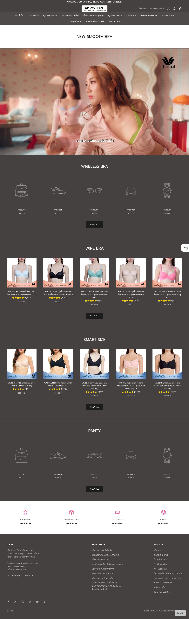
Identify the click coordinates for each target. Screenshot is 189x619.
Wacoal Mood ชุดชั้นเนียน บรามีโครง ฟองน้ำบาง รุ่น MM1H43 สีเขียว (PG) (94, 294)
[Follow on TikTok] (44, 601)
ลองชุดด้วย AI (75, 21)
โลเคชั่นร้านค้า (160, 559)
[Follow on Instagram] (22, 601)
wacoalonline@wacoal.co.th (24, 563)
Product (21, 210)
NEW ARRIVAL (25, 519)
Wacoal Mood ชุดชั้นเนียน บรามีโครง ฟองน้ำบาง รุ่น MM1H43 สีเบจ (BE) (131, 294)
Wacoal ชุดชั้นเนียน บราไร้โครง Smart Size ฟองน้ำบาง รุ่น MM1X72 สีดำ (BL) (94, 386)
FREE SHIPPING (117, 519)
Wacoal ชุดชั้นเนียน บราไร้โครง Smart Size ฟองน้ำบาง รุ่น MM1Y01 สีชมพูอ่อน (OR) (131, 386)
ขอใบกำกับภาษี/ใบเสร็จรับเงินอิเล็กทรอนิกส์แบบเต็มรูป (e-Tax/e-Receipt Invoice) (107, 586)
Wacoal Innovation (148, 15)
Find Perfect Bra (162, 591)
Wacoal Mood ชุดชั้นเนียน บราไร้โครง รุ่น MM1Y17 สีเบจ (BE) (21, 384)
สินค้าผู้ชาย (131, 15)
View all (94, 224)
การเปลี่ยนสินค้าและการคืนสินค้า (106, 554)
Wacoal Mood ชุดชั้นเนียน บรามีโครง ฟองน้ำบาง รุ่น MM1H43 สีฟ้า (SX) (21, 293)
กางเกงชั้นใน (33, 15)
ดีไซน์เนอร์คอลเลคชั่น (95, 21)
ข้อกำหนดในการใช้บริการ (103, 568)
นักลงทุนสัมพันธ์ (157, 8)
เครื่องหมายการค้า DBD (17, 569)
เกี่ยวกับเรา (142, 8)
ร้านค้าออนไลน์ (160, 564)
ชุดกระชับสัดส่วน (50, 15)
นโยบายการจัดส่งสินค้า (102, 550)
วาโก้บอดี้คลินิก (160, 568)
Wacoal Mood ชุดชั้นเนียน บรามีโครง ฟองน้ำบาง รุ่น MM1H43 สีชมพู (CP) (167, 294)
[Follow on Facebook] (8, 601)
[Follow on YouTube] (37, 601)
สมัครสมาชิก (114, 21)
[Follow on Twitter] (15, 601)
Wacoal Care (168, 15)
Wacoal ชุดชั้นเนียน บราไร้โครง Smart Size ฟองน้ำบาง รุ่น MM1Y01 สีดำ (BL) (167, 386)
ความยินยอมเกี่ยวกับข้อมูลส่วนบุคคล (107, 564)
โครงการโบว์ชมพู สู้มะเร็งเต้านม (168, 573)
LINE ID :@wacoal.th (16, 566)
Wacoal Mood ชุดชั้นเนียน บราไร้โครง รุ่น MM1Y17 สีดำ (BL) (58, 384)
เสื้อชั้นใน (19, 15)
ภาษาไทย (10, 611)
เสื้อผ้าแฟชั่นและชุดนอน (93, 15)
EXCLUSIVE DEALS (71, 519)
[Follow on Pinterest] (30, 601)
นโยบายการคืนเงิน (100, 559)
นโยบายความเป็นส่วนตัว (102, 578)
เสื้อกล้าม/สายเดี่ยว (70, 15)
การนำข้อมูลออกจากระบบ (103, 573)
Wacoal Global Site (163, 582)
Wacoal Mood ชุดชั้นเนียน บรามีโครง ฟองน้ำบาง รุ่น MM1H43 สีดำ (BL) (58, 293)
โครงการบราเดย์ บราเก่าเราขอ (167, 578)
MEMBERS (163, 519)
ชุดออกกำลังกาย (115, 15)
